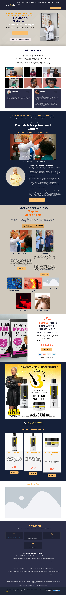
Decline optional (48, 590)
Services (23, 2)
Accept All (56, 590)
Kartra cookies (32, 590)
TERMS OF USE (40, 553)
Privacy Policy (8, 591)
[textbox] (20, 14)
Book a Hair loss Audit (36, 200)
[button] (13, 147)
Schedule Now (21, 268)
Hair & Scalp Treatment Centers (31, 2)
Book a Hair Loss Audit (54, 8)
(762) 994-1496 (52, 537)
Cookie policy (27, 590)
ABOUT (24, 553)
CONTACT (28, 553)
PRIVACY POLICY (34, 553)
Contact (18, 4)
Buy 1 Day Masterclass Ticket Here (20, 39)
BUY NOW (45, 349)
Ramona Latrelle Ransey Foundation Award (45, 2)
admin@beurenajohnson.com (14, 537)
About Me (18, 2)
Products (57, 2)
